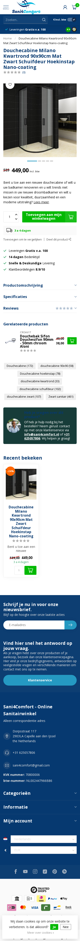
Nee (66, 927)
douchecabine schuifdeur (40, 389)
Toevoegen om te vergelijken (22, 239)
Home (7, 38)
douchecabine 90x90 (56, 366)
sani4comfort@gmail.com (31, 765)
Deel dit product (57, 239)
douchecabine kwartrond (40, 381)
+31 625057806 (24, 752)
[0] (74, 7)
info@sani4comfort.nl (41, 434)
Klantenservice (40, 680)
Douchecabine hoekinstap (40, 374)
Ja (54, 927)
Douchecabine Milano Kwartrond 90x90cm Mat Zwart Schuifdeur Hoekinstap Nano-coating (21, 521)
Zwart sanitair (60, 397)
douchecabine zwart (24, 397)
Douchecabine (20, 366)
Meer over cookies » (40, 933)
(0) (23, 72)
